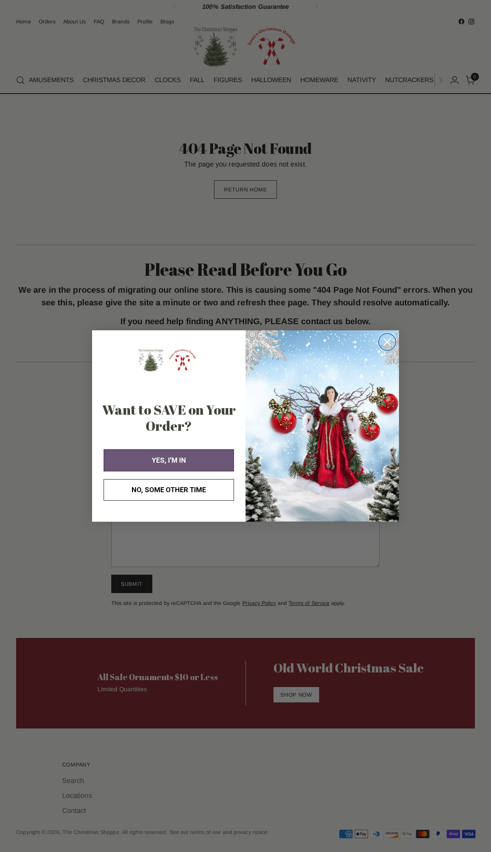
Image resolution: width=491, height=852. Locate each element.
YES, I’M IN (169, 460)
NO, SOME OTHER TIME (169, 490)
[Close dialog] (387, 342)
